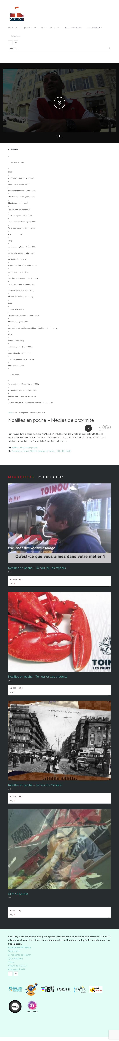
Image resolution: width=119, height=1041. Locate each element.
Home (10, 413)
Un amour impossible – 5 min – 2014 (22, 390)
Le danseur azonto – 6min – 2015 (21, 284)
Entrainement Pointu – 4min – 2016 (22, 191)
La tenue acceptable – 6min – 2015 (22, 247)
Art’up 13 (15, 27)
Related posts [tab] (21, 477)
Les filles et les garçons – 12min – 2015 (23, 278)
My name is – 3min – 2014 (18, 322)
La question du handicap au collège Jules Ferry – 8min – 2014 (32, 328)
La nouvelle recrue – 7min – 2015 (21, 253)
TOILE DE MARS (63, 451)
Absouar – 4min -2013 (16, 366)
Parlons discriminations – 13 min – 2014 (23, 384)
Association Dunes (20, 451)
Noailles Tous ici (48, 28)
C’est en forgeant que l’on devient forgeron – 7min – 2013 (30, 403)
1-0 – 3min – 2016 (15, 234)
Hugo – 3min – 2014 (16, 309)
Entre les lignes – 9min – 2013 (20, 347)
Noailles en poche (72, 27)
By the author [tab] (50, 477)
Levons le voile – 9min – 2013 (19, 353)
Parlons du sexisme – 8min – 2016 (21, 228)
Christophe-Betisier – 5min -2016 (21, 197)
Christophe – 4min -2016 (18, 203)
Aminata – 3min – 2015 (17, 259)
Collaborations (94, 27)
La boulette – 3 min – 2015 (18, 272)
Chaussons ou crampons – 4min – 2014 (23, 316)
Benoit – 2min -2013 (16, 341)
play (11, 583)
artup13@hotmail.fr (17, 969)
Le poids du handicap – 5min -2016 (22, 222)
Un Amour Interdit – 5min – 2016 (21, 178)
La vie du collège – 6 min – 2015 (21, 291)
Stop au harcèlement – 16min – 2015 (22, 266)
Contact (17, 36)
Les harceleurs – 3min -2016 (19, 209)
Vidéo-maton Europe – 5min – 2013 (22, 396)
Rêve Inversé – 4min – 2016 (19, 184)
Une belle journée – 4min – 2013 (21, 359)
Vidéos (30, 28)
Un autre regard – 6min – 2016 (20, 216)
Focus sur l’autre (17, 163)
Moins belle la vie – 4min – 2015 (20, 297)
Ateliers (15, 447)
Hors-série (15, 375)
